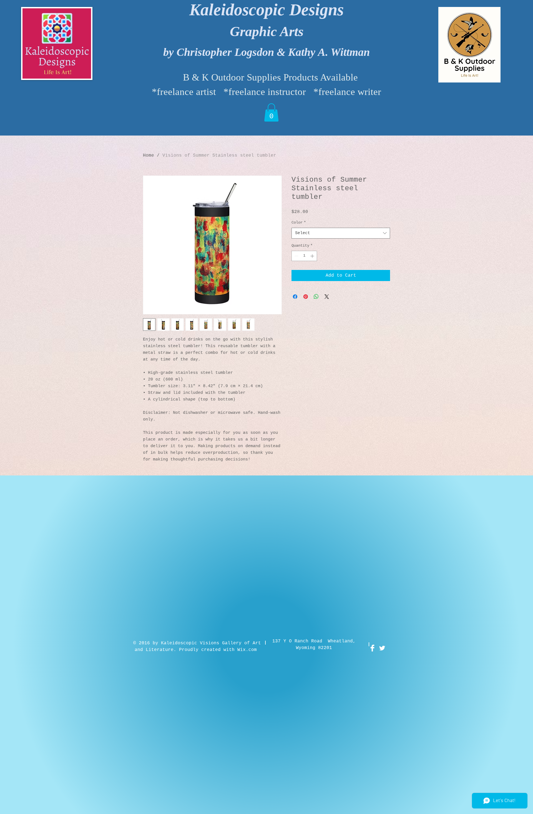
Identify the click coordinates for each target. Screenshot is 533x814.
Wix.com (247, 649)
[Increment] (312, 256)
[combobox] (340, 233)
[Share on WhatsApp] (316, 296)
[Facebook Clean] (372, 648)
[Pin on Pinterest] (305, 296)
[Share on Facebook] (295, 296)
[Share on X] (326, 296)
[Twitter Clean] (382, 648)
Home (148, 155)
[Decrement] (295, 256)
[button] (271, 112)
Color (298, 222)
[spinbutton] (304, 256)
